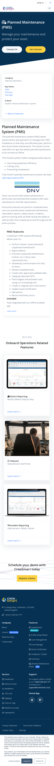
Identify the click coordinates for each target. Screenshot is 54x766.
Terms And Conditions (32, 725)
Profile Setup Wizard (38, 635)
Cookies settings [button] (14, 761)
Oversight (9, 95)
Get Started (36, 49)
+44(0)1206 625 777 (42, 682)
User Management (39, 640)
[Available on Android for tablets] (40, 700)
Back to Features (15, 113)
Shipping (7, 698)
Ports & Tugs (9, 703)
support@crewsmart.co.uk (39, 687)
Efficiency (9, 92)
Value (7, 89)
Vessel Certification (39, 649)
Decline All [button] (39, 761)
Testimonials (7, 642)
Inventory (35, 659)
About (4, 627)
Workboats (9, 679)
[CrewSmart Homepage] (9, 8)
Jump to (40, 2)
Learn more (11, 311)
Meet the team (8, 637)
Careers (10, 632)
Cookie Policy (7, 730)
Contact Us (12, 49)
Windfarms (8, 688)
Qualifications (36, 628)
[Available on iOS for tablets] (32, 700)
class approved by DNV (13, 177)
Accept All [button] (26, 761)
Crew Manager (37, 644)
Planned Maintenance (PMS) (39, 665)
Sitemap (22, 730)
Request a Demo (27, 578)
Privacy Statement (9, 725)
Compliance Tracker (38, 654)
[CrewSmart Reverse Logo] (9, 599)
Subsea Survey (10, 684)
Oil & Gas (8, 693)
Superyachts (9, 712)
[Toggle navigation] (49, 8)
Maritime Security (11, 708)
